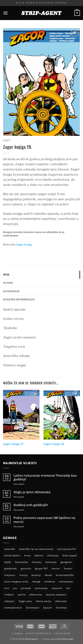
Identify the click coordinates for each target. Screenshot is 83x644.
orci (6, 588)
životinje (61, 607)
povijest (26, 588)
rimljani (9, 594)
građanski (10, 568)
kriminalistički (65, 575)
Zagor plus (25, 601)
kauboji (36, 575)
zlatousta (61, 601)
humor (68, 568)
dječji (7, 562)
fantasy (37, 562)
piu (15, 588)
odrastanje (66, 581)
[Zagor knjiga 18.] (62, 414)
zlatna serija (43, 601)
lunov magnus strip (16, 581)
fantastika (21, 562)
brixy (27, 555)
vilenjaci (9, 601)
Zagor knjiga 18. (54, 444)
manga (36, 581)
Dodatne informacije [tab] (19, 299)
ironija (23, 575)
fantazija (51, 562)
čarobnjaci (32, 607)
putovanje (41, 588)
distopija (52, 555)
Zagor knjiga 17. (13, 444)
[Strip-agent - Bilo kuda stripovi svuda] (41, 13)
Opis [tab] (6, 274)
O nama (17, 633)
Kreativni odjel (65, 639)
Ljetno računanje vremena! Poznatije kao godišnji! (45, 477)
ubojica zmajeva (56, 594)
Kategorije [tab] (11, 291)
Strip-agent (31, 639)
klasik (48, 575)
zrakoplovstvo (13, 607)
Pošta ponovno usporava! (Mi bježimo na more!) (44, 520)
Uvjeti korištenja (38, 633)
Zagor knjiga (24, 244)
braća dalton (12, 555)
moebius (49, 581)
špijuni (47, 607)
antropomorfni (66, 549)
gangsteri (66, 562)
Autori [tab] (8, 282)
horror (56, 568)
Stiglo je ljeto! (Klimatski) (32, 492)
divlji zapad (69, 555)
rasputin (56, 588)
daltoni (38, 555)
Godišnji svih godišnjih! (30, 505)
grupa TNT (41, 568)
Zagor (7, 140)
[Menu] (5, 13)
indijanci (9, 575)
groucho (26, 568)
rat (68, 588)
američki (9, 549)
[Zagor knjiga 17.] (21, 415)
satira (21, 594)
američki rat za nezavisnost (36, 549)
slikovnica (35, 594)
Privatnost (62, 633)
